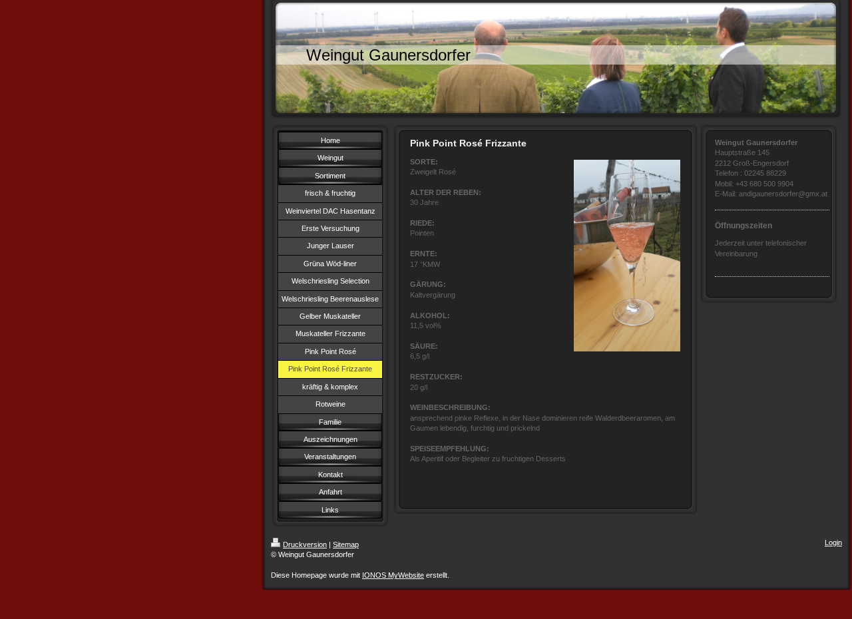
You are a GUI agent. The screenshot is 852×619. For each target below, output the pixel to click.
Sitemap (346, 544)
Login (833, 542)
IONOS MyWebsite (393, 575)
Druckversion (305, 544)
